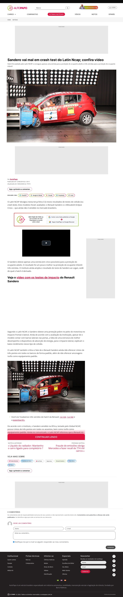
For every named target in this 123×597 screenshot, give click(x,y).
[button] (67, 8)
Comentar (110, 547)
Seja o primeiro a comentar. (19, 189)
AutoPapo (14, 179)
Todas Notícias (14, 461)
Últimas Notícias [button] (56, 14)
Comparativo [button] (32, 14)
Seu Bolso (72, 461)
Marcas (28, 560)
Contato (9, 567)
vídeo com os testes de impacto (38, 277)
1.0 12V (63, 417)
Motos (46, 563)
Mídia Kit (10, 570)
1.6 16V (70, 417)
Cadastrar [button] (85, 571)
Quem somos (11, 560)
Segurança (49, 461)
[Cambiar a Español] (65, 580)
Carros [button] (10, 14)
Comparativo (30, 563)
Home (9, 20)
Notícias (15, 20)
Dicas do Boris (48, 567)
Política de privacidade (110, 594)
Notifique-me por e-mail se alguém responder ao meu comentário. (41, 542)
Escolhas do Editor (27, 461)
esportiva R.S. (19, 420)
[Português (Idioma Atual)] (58, 580)
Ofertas (64, 574)
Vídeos (12, 465)
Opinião (64, 560)
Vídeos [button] (77, 14)
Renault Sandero (60, 461)
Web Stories (66, 570)
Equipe (9, 563)
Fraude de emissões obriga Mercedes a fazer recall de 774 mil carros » (66, 448)
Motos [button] (94, 14)
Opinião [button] (112, 14)
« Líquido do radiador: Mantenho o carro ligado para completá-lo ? (25, 447)
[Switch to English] (61, 580)
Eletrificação (48, 574)
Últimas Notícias (49, 560)
